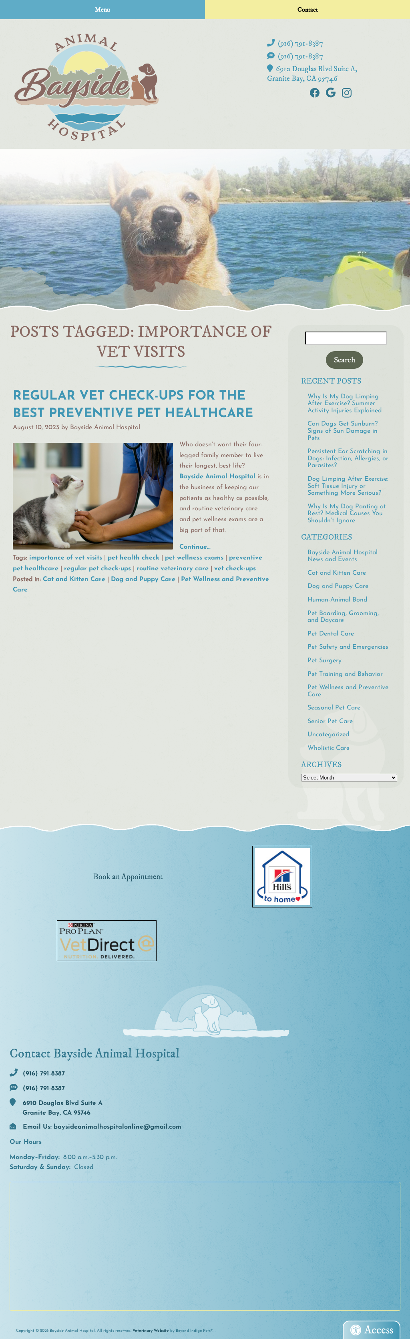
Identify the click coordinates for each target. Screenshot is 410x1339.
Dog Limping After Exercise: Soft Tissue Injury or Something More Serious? (348, 486)
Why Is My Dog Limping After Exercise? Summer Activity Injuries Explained (345, 404)
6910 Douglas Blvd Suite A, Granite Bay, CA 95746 (312, 73)
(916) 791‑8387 (299, 43)
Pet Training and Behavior (345, 674)
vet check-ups (235, 569)
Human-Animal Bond (337, 600)
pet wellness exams (194, 558)
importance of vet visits (65, 558)
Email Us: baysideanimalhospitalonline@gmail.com (101, 1127)
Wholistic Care (329, 748)
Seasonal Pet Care (334, 708)
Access (378, 1330)
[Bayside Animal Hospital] (86, 87)
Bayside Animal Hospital (217, 477)
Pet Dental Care (331, 634)
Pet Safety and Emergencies (348, 647)
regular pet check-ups (97, 569)
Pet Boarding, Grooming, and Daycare (343, 617)
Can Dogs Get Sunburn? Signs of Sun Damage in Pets (343, 431)
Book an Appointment (128, 876)
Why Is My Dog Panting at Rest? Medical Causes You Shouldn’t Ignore (347, 514)
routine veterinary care (173, 569)
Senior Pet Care (330, 721)
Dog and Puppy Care (143, 579)
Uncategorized (328, 734)
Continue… (195, 547)
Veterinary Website (151, 1331)
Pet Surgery (325, 661)
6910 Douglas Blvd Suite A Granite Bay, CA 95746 (61, 1108)
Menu (102, 10)
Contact (307, 10)
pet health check (133, 558)
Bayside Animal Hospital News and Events (343, 556)
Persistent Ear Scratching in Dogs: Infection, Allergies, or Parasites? (348, 458)
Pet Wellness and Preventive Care (348, 691)
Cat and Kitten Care (74, 579)
